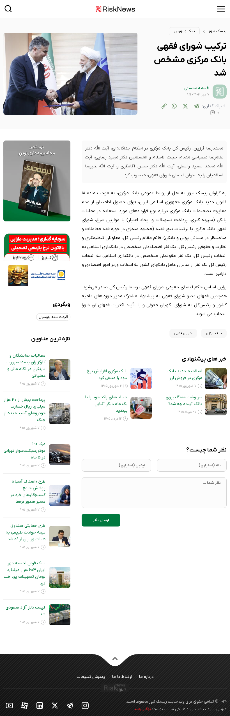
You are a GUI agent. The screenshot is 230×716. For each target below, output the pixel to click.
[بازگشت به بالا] (115, 662)
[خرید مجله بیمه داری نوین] (36, 181)
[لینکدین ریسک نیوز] (40, 705)
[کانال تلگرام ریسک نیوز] (70, 705)
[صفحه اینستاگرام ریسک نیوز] (85, 705)
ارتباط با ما (122, 677)
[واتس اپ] (174, 106)
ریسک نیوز (217, 31)
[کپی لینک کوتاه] (164, 106)
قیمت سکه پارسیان (53, 317)
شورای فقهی (183, 333)
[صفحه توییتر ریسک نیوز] (55, 705)
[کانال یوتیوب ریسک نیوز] (9, 705)
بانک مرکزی (214, 333)
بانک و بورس (184, 31)
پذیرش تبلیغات (91, 677)
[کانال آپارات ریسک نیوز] (25, 705)
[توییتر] (185, 106)
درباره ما (146, 677)
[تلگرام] (196, 106)
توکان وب (143, 709)
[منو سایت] (221, 9)
